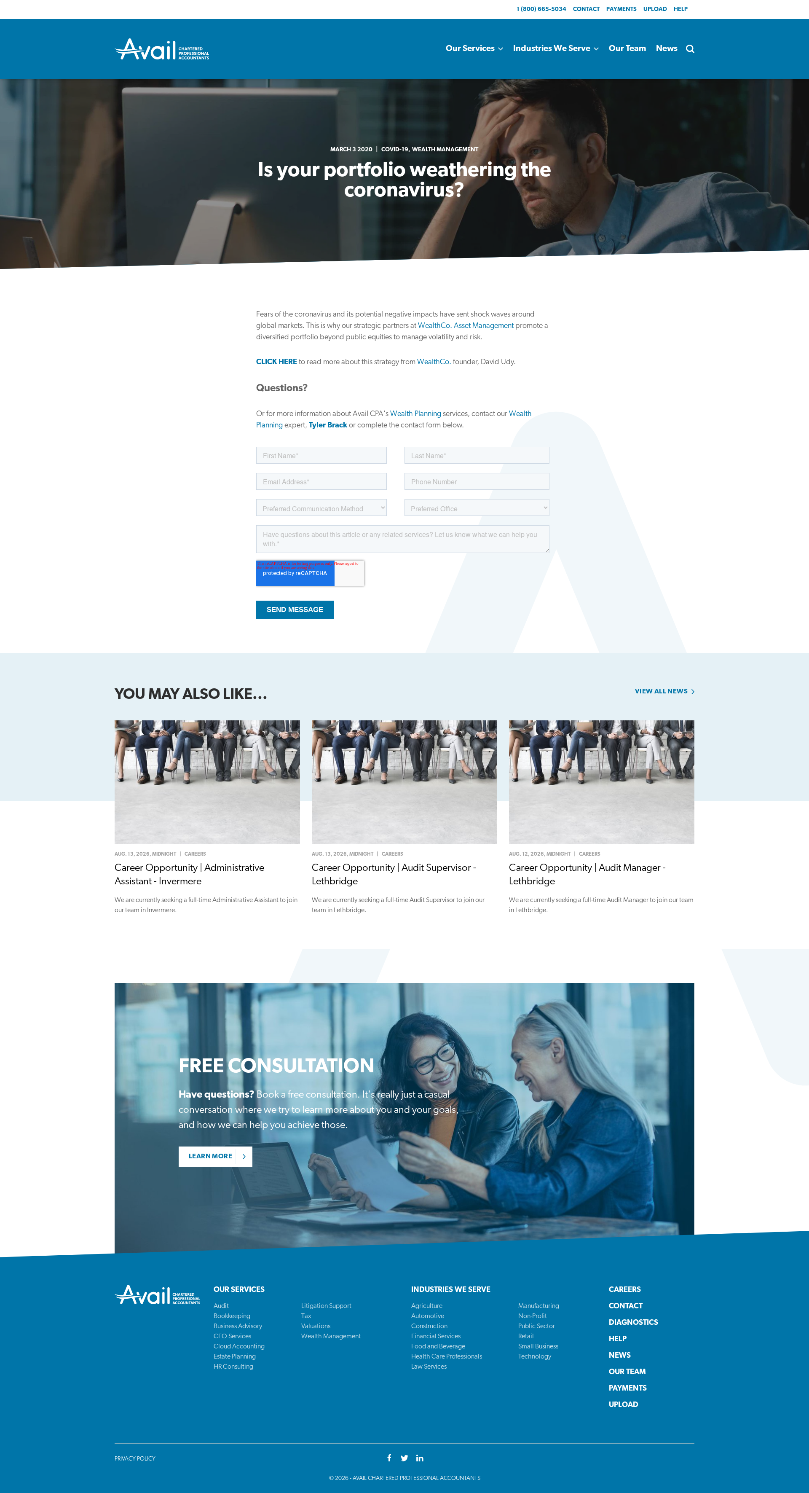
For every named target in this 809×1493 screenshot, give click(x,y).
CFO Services (232, 1336)
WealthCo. (434, 362)
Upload (655, 9)
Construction (429, 1326)
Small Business (538, 1346)
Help (681, 9)
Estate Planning (235, 1356)
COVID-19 (394, 150)
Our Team (627, 49)
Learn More (210, 1156)
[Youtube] (419, 1459)
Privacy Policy (135, 1459)
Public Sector (536, 1326)
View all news (661, 691)
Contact (586, 9)
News (667, 49)
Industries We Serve (551, 49)
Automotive (427, 1316)
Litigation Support (326, 1306)
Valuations (315, 1326)
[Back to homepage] (162, 48)
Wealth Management (445, 150)
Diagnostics (633, 1323)
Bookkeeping (232, 1316)
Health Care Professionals (446, 1356)
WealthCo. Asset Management (466, 326)
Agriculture (426, 1306)
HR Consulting (233, 1367)
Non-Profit (532, 1316)
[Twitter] (404, 1459)
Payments (621, 9)
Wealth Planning (415, 414)
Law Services (429, 1367)
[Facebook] (389, 1459)
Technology (534, 1356)
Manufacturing (538, 1306)
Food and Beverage (438, 1346)
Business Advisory (238, 1326)
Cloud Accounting (239, 1346)
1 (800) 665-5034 (541, 9)
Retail (526, 1336)
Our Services (470, 49)
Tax (306, 1316)
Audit (221, 1306)
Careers (625, 1290)
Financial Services (436, 1336)
